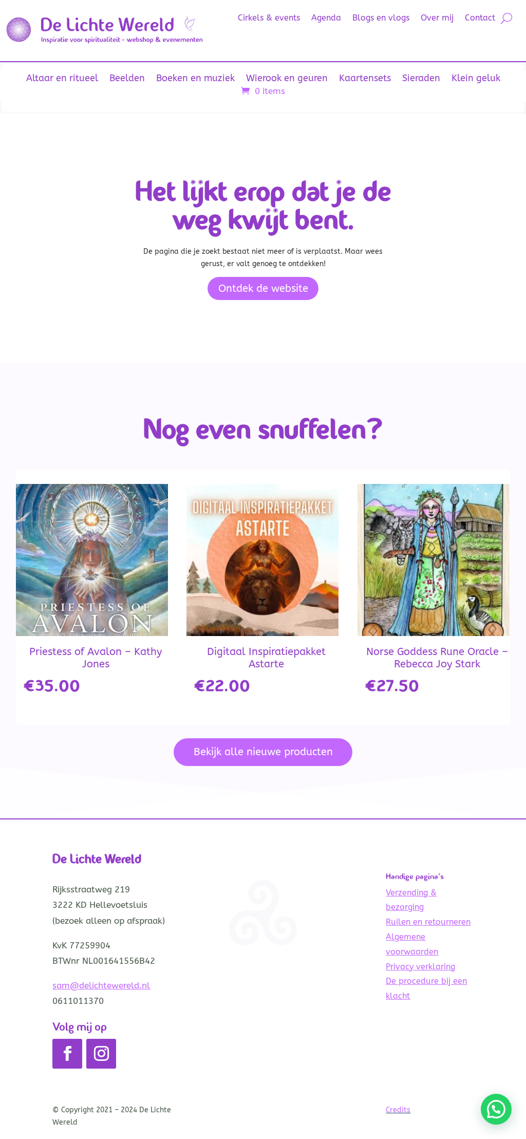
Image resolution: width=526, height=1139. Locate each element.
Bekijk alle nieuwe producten (263, 752)
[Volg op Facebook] (67, 1054)
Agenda (326, 18)
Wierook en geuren (287, 79)
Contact (480, 18)
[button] (496, 1109)
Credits (398, 1110)
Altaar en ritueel (62, 79)
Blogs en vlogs (380, 18)
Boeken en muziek (195, 79)
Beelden (127, 79)
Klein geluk (476, 79)
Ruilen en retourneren (428, 922)
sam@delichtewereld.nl (101, 985)
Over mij (437, 18)
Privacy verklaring (420, 967)
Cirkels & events (269, 18)
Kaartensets (365, 79)
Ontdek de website (263, 288)
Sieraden (421, 79)
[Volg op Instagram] (101, 1054)
